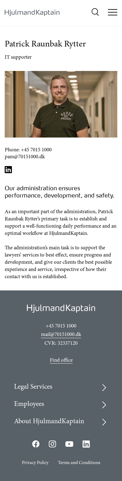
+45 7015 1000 (36, 150)
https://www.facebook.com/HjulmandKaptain (35, 443)
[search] (95, 13)
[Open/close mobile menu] (112, 13)
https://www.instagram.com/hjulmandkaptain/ (52, 443)
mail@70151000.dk (61, 335)
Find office (61, 360)
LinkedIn (8, 169)
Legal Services (33, 387)
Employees (29, 404)
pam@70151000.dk (25, 157)
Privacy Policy (35, 463)
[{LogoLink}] (32, 13)
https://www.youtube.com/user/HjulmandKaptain (69, 444)
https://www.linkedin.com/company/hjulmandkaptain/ (86, 443)
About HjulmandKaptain (49, 421)
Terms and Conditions (79, 463)
